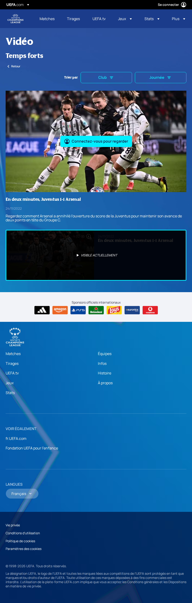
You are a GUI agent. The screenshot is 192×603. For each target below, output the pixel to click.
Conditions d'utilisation (23, 533)
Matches (13, 353)
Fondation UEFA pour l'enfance (32, 448)
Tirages (12, 363)
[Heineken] (96, 310)
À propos (105, 382)
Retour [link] (15, 66)
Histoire (104, 373)
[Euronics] (132, 310)
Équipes (104, 353)
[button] (125, 18)
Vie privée (13, 525)
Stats (10, 392)
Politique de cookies (20, 541)
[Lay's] (114, 310)
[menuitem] (47, 18)
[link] (47, 18)
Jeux (10, 382)
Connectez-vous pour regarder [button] (100, 141)
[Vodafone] (150, 310)
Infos (102, 363)
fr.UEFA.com (16, 438)
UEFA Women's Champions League (15, 18)
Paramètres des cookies (23, 548)
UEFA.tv (12, 373)
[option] (96, 255)
